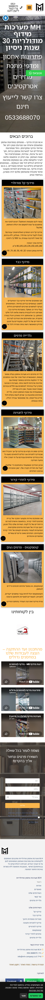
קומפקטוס (36, 930)
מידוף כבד (36, 915)
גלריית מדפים (35, 900)
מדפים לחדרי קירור (33, 933)
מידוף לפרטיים (35, 926)
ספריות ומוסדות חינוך (32, 919)
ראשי (39, 882)
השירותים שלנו (34, 893)
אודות (38, 885)
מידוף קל (37, 911)
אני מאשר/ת (35, 995)
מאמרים (37, 889)
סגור (24, 995)
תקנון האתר (14, 964)
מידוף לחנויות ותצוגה (32, 922)
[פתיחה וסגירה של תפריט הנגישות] (6, 18)
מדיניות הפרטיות (36, 990)
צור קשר (37, 896)
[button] (29, 7)
